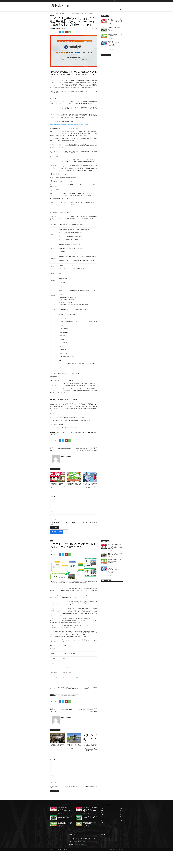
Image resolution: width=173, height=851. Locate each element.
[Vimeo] (120, 1)
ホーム (51, 13)
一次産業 (75, 432)
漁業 (92, 432)
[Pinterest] (66, 32)
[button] (121, 9)
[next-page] (53, 490)
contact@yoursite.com (79, 844)
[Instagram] (116, 1)
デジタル (58, 432)
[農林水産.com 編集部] (51, 28)
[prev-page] (51, 490)
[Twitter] (118, 1)
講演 (51, 434)
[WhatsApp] (69, 32)
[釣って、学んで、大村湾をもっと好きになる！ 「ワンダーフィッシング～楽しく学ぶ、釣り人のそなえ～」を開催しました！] (90, 477)
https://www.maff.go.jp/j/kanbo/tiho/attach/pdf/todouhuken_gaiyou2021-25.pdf (69, 124)
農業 (54, 434)
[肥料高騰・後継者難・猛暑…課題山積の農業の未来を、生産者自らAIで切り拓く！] (74, 477)
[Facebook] (114, 1)
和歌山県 (79, 432)
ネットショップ (63, 432)
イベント (55, 13)
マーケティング (70, 432)
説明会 (95, 432)
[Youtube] (122, 1)
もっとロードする (111, 49)
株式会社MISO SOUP (86, 432)
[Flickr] (108, 839)
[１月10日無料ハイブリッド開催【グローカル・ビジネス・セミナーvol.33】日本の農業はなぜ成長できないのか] (57, 477)
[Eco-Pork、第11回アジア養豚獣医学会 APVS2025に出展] (104, 29)
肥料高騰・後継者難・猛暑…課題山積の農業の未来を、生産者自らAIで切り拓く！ (74, 484)
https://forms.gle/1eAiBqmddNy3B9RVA (68, 318)
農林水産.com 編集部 (56, 28)
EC (54, 432)
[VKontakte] (115, 839)
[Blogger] (102, 839)
